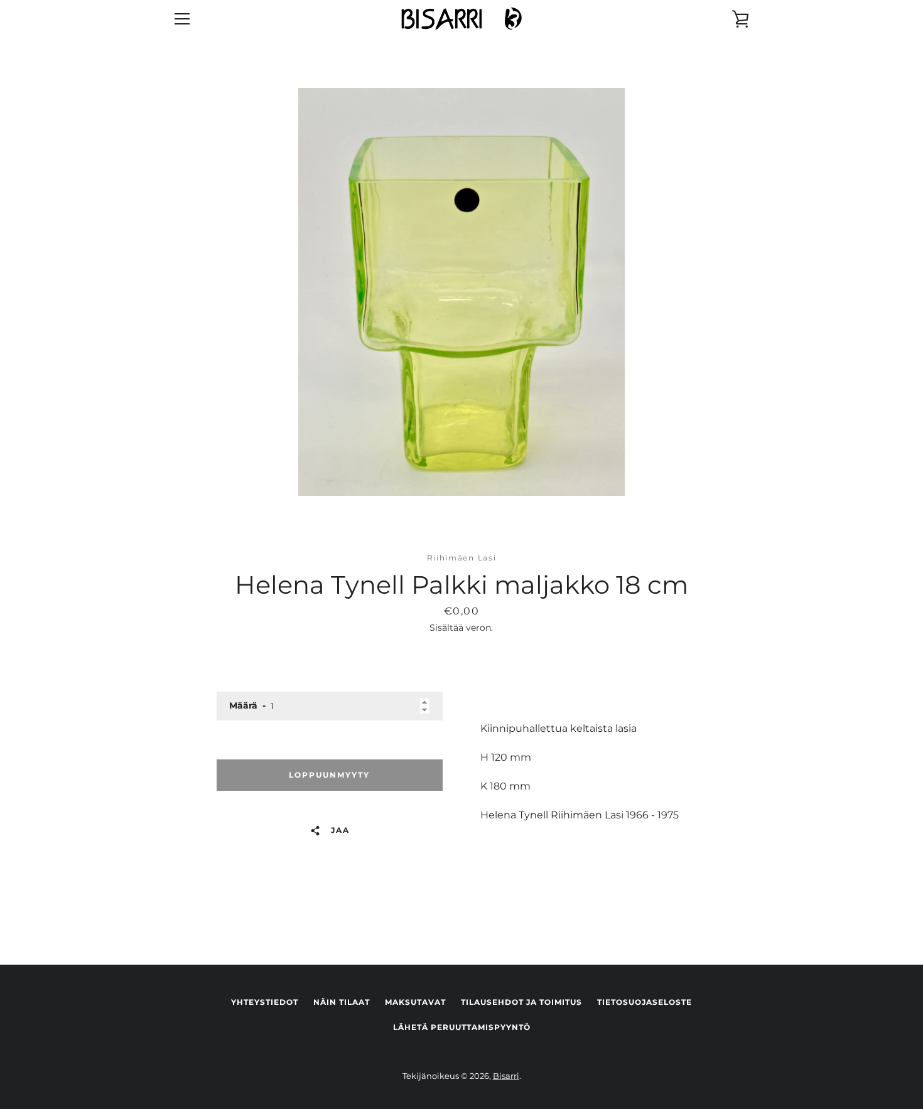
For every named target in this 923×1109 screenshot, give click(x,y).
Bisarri (506, 1076)
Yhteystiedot (264, 1002)
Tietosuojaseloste (644, 1002)
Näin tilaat (341, 1002)
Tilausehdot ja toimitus (521, 1002)
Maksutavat (415, 1002)
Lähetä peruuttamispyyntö (462, 1027)
